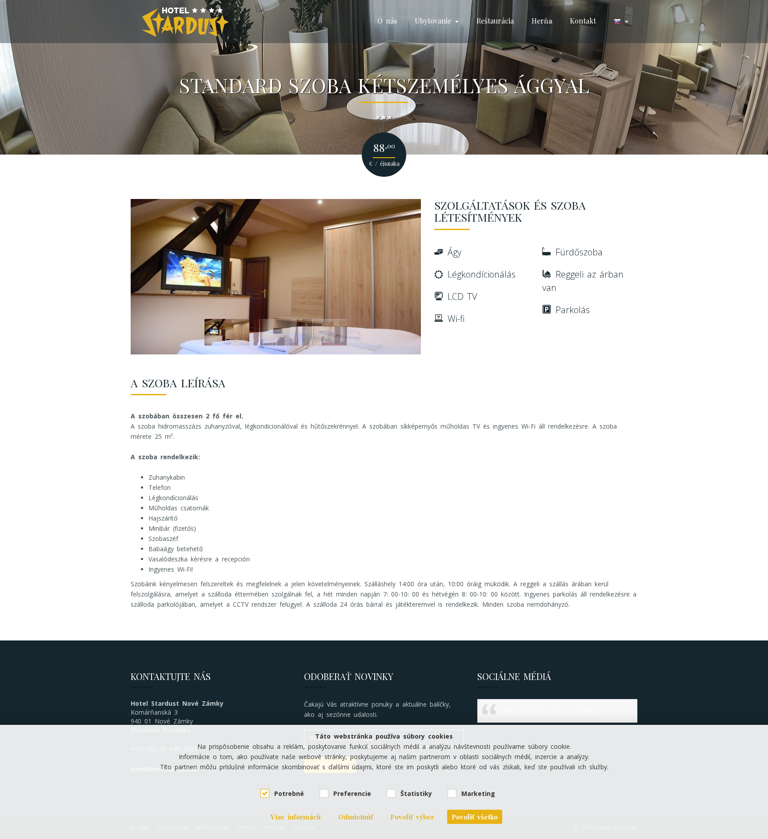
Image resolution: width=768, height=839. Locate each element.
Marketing (478, 793)
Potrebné (289, 793)
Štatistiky (416, 793)
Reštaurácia (495, 20)
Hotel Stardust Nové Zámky (547, 711)
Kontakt (583, 20)
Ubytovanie (434, 20)
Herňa (542, 20)
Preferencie (352, 793)
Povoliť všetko (475, 816)
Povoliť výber (412, 816)
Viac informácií (296, 816)
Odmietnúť (355, 816)
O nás (387, 20)
